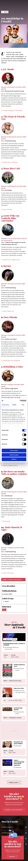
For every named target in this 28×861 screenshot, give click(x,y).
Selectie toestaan (14, 455)
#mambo (11, 573)
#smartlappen (15, 360)
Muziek (6, 12)
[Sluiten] (21, 838)
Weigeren (14, 459)
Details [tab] (14, 404)
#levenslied (6, 360)
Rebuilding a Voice (13, 366)
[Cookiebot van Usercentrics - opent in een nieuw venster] (20, 401)
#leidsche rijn (7, 260)
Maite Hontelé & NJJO (11, 528)
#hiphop (14, 162)
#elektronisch (13, 465)
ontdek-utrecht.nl (7, 827)
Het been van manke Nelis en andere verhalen (14, 472)
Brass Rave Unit (11, 168)
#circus (5, 465)
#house (5, 209)
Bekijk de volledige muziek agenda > (12, 579)
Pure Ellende (10, 317)
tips (4, 609)
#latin (5, 573)
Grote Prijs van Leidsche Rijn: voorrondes (10, 218)
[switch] (24, 435)
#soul (5, 311)
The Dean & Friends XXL (13, 117)
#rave (10, 209)
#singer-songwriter (9, 110)
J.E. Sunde (8, 69)
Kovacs (7, 265)
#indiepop (19, 110)
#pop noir (11, 311)
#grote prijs (16, 260)
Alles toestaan (14, 450)
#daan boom (7, 162)
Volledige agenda (13, 782)
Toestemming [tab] (5, 404)
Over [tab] (23, 404)
